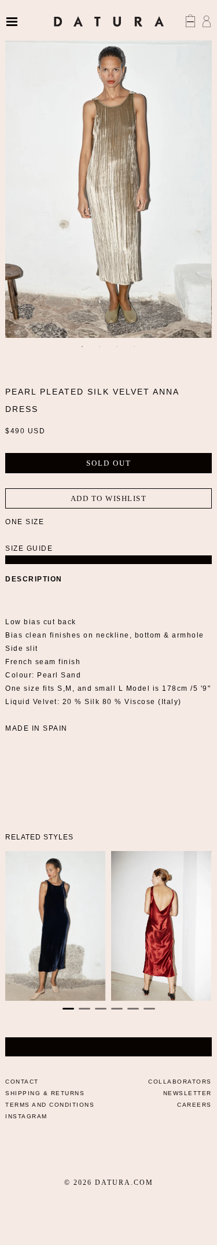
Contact (22, 1081)
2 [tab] (100, 346)
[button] (68, 1009)
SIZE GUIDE (29, 548)
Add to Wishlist (109, 498)
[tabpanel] (108, 183)
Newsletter (187, 1093)
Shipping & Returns (44, 1093)
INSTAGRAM (26, 1116)
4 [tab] (135, 346)
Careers (194, 1105)
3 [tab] (117, 346)
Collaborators (180, 1081)
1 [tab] (83, 346)
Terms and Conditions (49, 1105)
